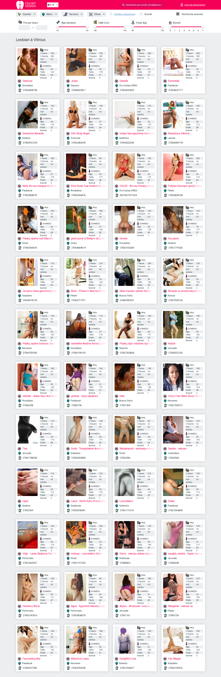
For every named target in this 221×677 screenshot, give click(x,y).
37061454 (125, 405)
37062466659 (78, 142)
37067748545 (30, 457)
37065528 (173, 457)
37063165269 (127, 247)
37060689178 (175, 142)
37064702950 (30, 352)
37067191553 (78, 562)
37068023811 (78, 90)
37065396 (125, 457)
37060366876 (78, 195)
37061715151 (127, 510)
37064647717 (175, 90)
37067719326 (175, 247)
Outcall (148, 14)
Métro (49, 14)
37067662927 (30, 562)
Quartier (26, 14)
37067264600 (175, 510)
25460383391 (127, 300)
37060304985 (78, 457)
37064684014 (78, 247)
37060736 (76, 405)
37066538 (28, 405)
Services (73, 14)
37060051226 (175, 352)
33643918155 (30, 300)
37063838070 (30, 195)
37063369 (28, 510)
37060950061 (78, 510)
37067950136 (175, 300)
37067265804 (127, 352)
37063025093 (127, 90)
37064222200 (127, 142)
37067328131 (175, 405)
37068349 (173, 562)
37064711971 (78, 300)
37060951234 (30, 142)
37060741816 (30, 615)
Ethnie (97, 14)
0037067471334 (128, 195)
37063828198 (30, 90)
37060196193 (78, 352)
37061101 (125, 615)
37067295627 (127, 667)
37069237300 (30, 667)
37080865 (125, 562)
